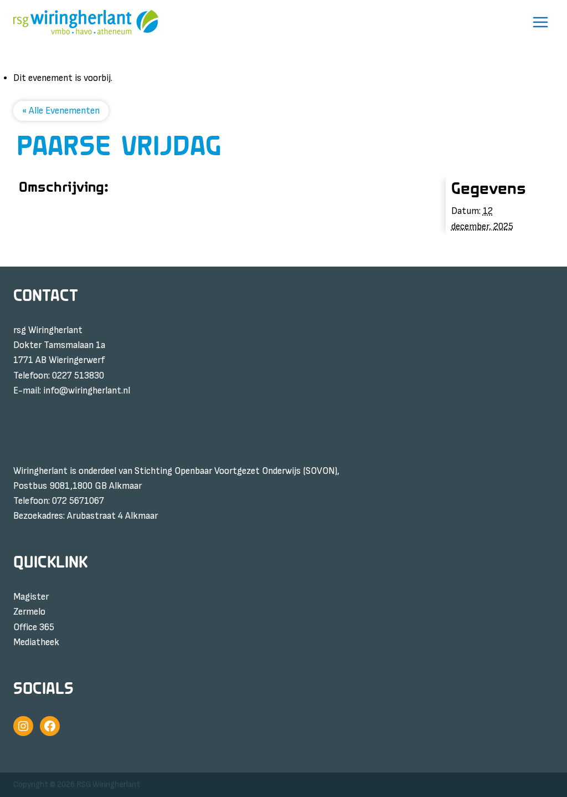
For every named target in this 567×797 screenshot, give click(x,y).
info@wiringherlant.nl (86, 390)
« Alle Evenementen (61, 110)
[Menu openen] (540, 22)
